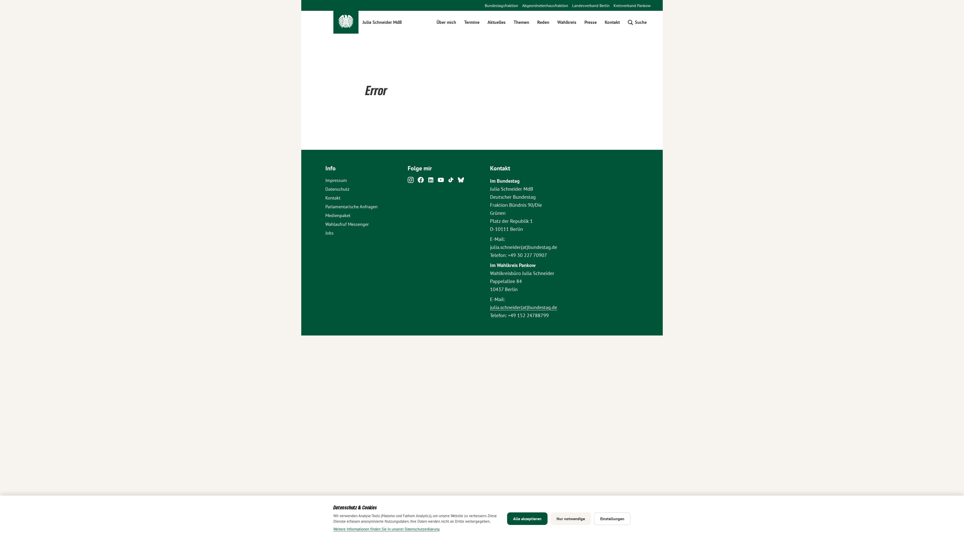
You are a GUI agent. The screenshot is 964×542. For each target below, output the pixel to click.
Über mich (446, 22)
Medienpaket (337, 215)
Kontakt (612, 22)
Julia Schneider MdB (382, 22)
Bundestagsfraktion (501, 5)
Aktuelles (497, 22)
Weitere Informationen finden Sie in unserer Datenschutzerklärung (386, 529)
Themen (521, 22)
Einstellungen (612, 518)
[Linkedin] (431, 181)
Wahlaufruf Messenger (347, 224)
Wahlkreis (566, 22)
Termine (471, 22)
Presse (590, 22)
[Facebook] (421, 181)
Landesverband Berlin (591, 5)
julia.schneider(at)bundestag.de (523, 307)
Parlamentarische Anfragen (351, 207)
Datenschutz (337, 189)
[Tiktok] (451, 181)
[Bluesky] (461, 181)
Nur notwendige (571, 518)
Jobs (329, 233)
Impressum (336, 180)
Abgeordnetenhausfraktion (545, 5)
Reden (543, 22)
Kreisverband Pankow (632, 5)
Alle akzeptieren (527, 518)
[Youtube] (441, 181)
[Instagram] (411, 181)
